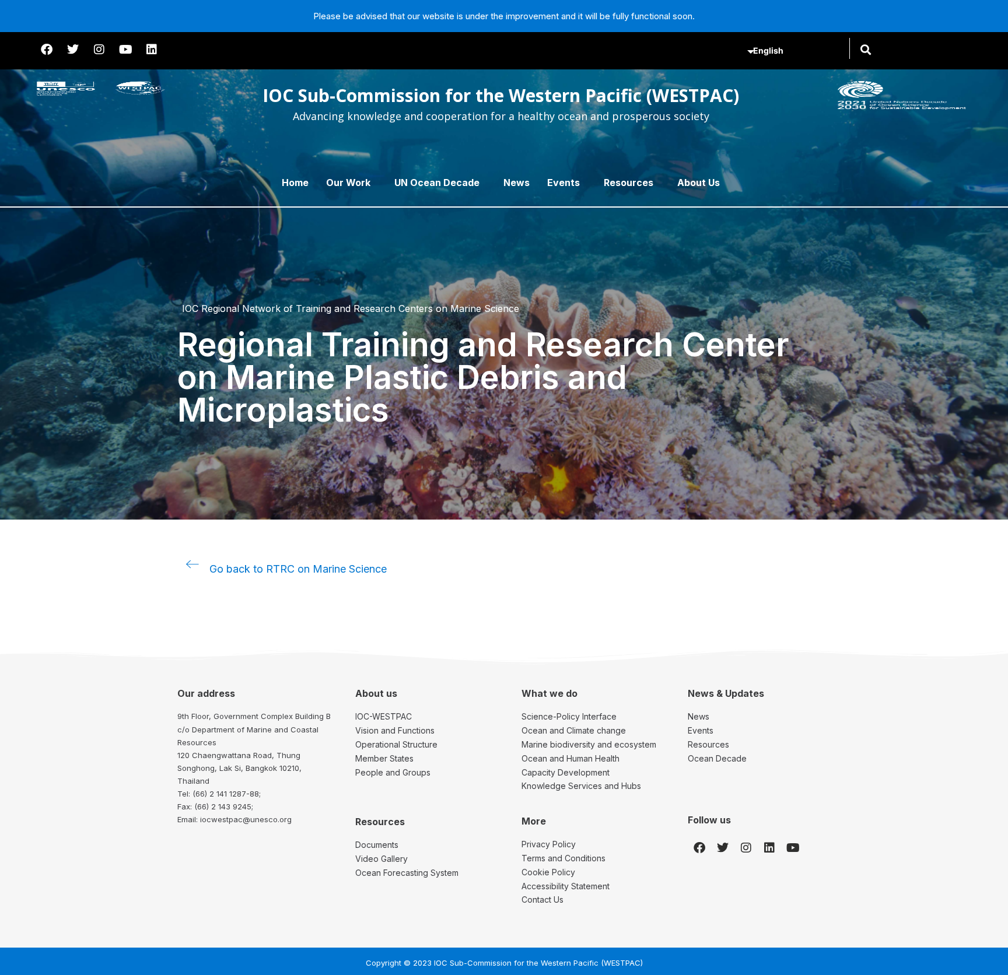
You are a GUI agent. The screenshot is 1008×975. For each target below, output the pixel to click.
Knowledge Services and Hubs (581, 786)
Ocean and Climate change (574, 730)
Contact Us (543, 899)
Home (295, 182)
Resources (628, 182)
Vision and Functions (395, 730)
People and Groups (392, 772)
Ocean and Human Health (571, 758)
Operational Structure (396, 744)
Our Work (348, 182)
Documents (376, 845)
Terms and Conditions (564, 858)
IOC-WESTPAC (383, 716)
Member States (384, 758)
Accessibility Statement (566, 886)
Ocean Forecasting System (407, 873)
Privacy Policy (549, 844)
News (516, 182)
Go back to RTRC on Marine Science (298, 569)
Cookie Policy (548, 872)
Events (563, 182)
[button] (865, 49)
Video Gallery (381, 859)
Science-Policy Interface (569, 716)
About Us (698, 182)
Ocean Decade (717, 758)
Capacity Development (566, 772)
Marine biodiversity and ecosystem (589, 744)
